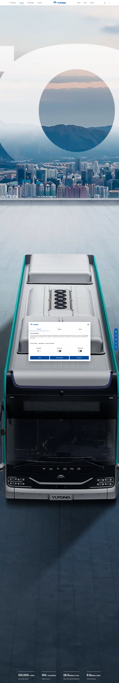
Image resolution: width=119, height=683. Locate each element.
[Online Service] (116, 335)
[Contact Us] (116, 347)
